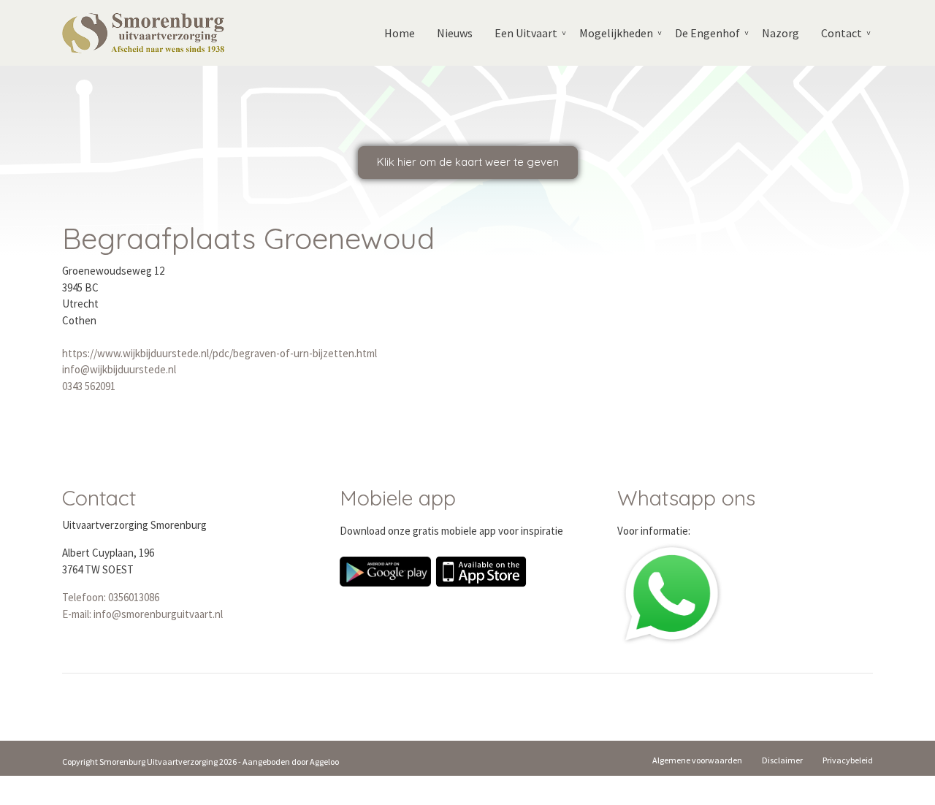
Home (399, 33)
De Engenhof (707, 33)
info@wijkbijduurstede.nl (119, 369)
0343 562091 (88, 386)
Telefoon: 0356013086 (110, 597)
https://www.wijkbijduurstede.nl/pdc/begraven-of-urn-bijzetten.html (219, 353)
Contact (841, 33)
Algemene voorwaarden (697, 760)
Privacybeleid (848, 760)
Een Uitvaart (526, 33)
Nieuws (455, 33)
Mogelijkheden (616, 33)
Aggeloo (324, 761)
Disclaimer (782, 760)
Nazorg (780, 33)
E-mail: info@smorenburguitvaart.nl (142, 614)
